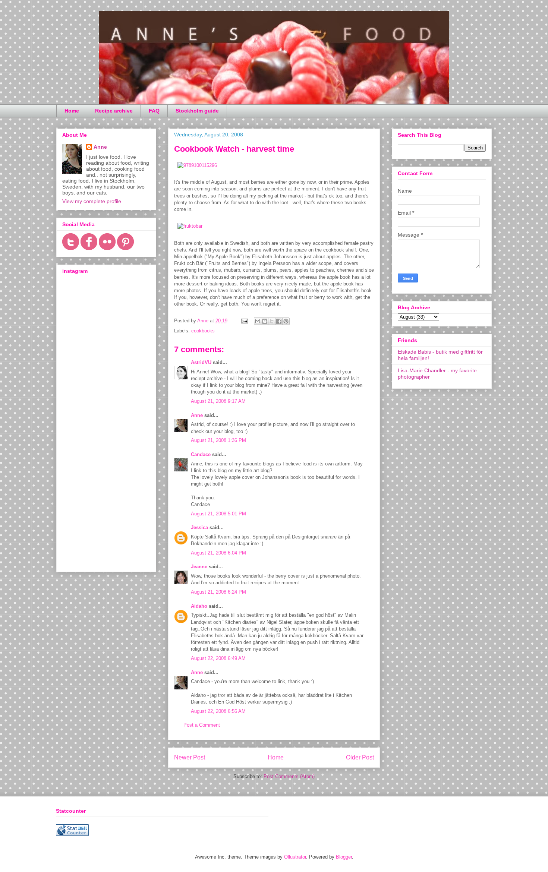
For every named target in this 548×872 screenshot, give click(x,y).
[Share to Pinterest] (286, 321)
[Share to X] (271, 321)
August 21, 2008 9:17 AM (218, 401)
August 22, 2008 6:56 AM (218, 711)
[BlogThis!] (264, 321)
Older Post (360, 757)
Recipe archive (114, 111)
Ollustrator (295, 857)
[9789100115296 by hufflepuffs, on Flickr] (197, 165)
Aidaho (199, 606)
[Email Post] (244, 320)
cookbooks (203, 331)
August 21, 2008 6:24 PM (218, 592)
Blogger (344, 857)
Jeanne (199, 566)
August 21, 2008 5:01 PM (218, 513)
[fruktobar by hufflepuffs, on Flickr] (190, 226)
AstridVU (201, 362)
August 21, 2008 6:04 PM (218, 553)
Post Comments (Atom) (289, 776)
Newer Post (189, 757)
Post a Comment (201, 725)
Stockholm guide (197, 111)
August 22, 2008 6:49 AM (218, 658)
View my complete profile (91, 201)
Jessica (199, 527)
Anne (197, 415)
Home (71, 111)
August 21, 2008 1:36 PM (218, 440)
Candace (201, 454)
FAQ (154, 111)
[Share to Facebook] (279, 321)
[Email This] (257, 321)
